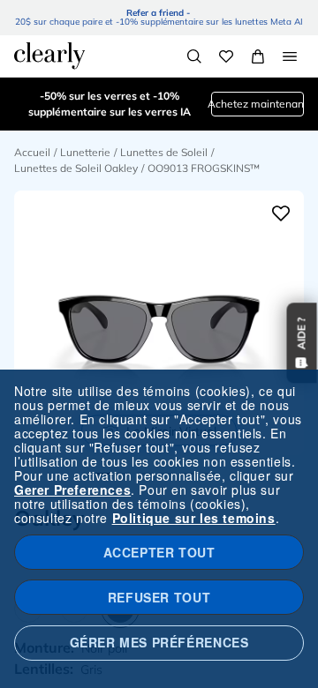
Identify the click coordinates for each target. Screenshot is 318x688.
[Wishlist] (226, 56)
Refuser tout (159, 597)
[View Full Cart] (258, 56)
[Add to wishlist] (281, 213)
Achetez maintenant (257, 103)
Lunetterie (85, 152)
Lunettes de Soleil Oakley (76, 168)
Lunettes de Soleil (164, 152)
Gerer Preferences (72, 489)
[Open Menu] (290, 56)
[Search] (194, 56)
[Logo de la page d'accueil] (49, 55)
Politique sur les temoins (194, 518)
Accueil (32, 152)
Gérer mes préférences (159, 642)
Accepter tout (159, 552)
